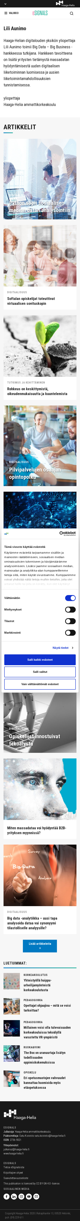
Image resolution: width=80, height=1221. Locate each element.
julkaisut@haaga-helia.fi (16, 1149)
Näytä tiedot (60, 647)
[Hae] (71, 13)
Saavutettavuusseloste (16, 1178)
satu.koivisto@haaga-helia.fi (50, 1135)
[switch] (70, 610)
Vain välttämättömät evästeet (40, 684)
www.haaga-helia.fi (14, 1153)
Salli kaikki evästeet (40, 659)
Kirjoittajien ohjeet (13, 1172)
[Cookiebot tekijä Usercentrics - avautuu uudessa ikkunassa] (59, 533)
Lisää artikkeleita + (40, 946)
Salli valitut (40, 671)
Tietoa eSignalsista (14, 1167)
